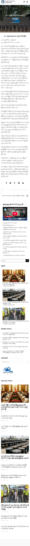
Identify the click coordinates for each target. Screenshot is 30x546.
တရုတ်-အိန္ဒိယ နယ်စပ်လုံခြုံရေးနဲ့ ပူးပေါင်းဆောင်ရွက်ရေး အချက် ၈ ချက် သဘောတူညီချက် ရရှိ (16, 283)
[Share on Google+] (14, 183)
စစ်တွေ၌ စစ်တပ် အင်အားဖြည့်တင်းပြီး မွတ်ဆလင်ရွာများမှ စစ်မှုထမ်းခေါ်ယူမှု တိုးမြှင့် (14, 517)
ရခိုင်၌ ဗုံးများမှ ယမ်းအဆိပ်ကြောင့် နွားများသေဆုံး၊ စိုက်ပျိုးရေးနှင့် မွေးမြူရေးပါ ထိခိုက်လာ (13, 476)
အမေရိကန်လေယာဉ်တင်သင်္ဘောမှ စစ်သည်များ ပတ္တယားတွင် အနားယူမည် (15, 347)
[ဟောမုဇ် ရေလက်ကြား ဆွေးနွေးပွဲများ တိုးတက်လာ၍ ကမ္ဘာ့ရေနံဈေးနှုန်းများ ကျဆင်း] (14, 295)
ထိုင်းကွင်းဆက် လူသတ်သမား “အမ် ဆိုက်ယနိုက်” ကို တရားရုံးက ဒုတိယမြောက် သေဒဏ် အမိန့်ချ (16, 321)
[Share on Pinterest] (18, 183)
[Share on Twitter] (10, 183)
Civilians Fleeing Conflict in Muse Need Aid (18, 190)
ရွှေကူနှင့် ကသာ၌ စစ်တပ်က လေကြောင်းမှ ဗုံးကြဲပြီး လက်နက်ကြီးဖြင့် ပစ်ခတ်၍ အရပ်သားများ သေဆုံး (13, 351)
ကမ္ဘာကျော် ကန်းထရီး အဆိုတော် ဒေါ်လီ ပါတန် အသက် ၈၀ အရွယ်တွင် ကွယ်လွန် (15, 527)
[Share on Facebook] (6, 183)
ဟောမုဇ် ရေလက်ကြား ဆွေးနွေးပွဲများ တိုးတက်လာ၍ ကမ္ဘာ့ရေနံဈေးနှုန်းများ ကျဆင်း (16, 302)
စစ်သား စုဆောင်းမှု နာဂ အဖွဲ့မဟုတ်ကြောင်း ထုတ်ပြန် (13, 195)
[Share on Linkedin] (23, 183)
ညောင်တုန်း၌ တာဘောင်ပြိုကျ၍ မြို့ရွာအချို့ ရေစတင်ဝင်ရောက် (14, 427)
